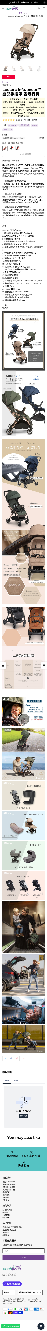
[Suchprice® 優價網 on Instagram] (9, 1275)
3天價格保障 (7, 1210)
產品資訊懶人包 (9, 1190)
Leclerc (34, 125)
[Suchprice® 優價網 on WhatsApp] (15, 1275)
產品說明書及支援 (10, 1230)
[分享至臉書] (11, 1058)
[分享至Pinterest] (17, 1058)
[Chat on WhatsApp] (10, 1326)
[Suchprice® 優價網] (21, 8)
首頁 (20, 13)
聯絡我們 (6, 1197)
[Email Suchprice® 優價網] (4, 1275)
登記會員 (6, 1200)
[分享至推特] (4, 1058)
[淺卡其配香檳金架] (5, 148)
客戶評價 (6, 1192)
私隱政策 (6, 1235)
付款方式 (6, 1215)
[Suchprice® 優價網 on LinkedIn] (12, 1275)
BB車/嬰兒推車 (24, 125)
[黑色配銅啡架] (11, 148)
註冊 (24, 1257)
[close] (44, 2)
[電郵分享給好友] (23, 1058)
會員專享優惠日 (9, 1184)
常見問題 (6, 1195)
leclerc (5, 82)
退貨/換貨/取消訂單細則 (12, 1227)
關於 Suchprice (9, 1182)
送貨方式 (6, 1212)
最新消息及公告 (9, 1187)
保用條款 (6, 1218)
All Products (12, 125)
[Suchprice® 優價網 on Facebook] (6, 1275)
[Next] (40, 69)
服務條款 (6, 1232)
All (27, 13)
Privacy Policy (27, 1301)
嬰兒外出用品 (8, 130)
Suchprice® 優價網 (14, 1299)
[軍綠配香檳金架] (17, 148)
